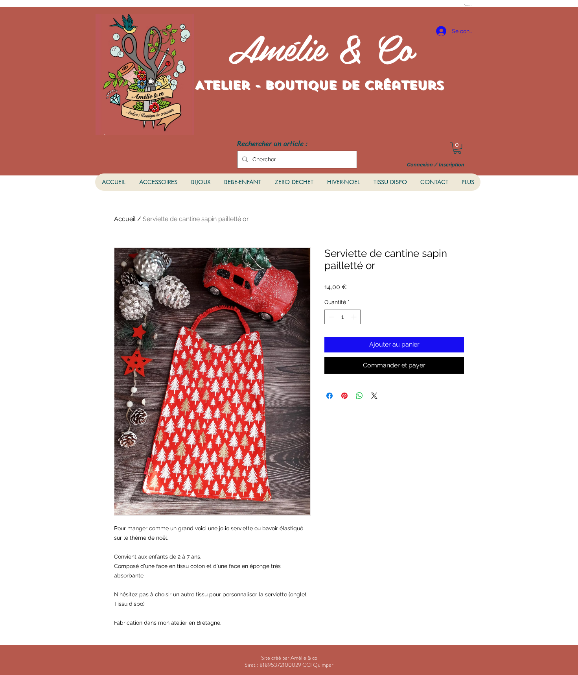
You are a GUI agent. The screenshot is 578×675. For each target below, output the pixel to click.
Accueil (125, 219)
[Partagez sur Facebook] (329, 395)
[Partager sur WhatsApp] (359, 395)
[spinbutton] (342, 317)
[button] (468, 5)
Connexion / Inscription (435, 165)
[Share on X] (374, 395)
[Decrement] (330, 317)
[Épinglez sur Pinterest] (344, 395)
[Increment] (354, 317)
